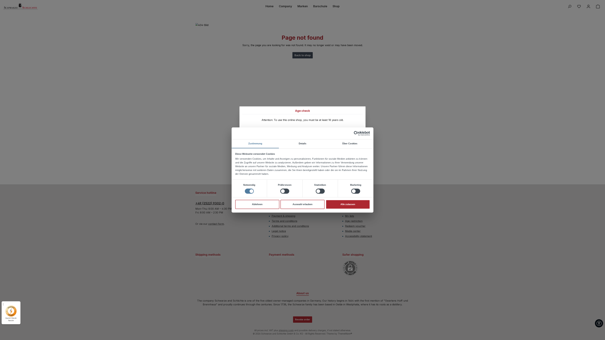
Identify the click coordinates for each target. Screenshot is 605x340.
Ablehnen (257, 204)
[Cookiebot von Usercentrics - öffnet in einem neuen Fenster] (356, 133)
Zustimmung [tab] (255, 143)
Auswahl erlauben (302, 204)
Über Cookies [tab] (349, 143)
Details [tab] (302, 143)
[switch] (284, 191)
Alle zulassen (347, 204)
